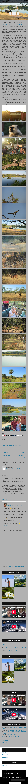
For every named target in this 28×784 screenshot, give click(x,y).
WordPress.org (5, 757)
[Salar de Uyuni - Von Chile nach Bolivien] (8, 581)
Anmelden (4, 752)
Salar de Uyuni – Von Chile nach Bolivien (16, 646)
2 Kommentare (19, 24)
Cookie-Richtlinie (18, 777)
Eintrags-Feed (5, 754)
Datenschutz (5, 740)
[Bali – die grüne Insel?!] (8, 593)
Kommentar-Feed (6, 755)
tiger (3, 446)
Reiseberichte (11, 445)
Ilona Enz (4, 652)
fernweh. (14, 7)
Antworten (4, 499)
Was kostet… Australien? (12, 650)
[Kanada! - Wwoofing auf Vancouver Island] (20, 581)
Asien (4, 445)
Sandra (12, 24)
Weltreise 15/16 (18, 445)
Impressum (4, 742)
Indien (7, 445)
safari (24, 445)
